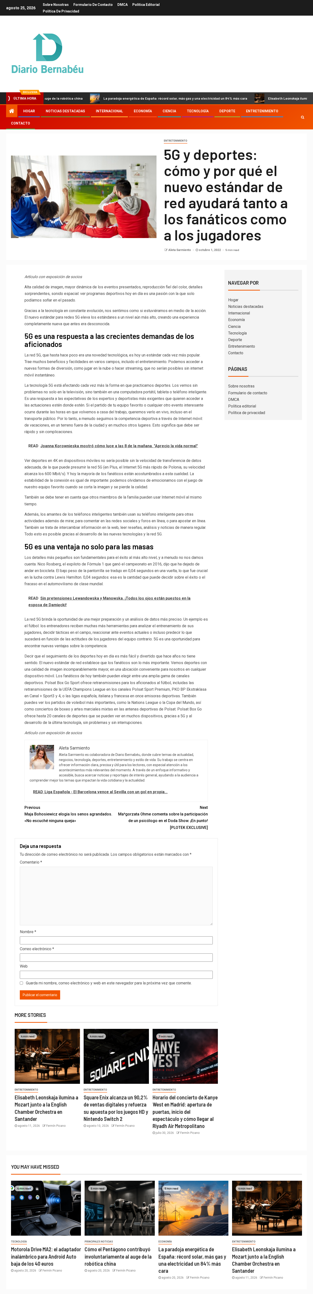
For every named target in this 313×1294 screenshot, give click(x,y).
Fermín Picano (56, 1125)
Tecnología (198, 111)
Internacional (109, 111)
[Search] (303, 117)
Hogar (29, 111)
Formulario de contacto (93, 5)
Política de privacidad (61, 11)
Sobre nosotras (56, 5)
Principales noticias (99, 1241)
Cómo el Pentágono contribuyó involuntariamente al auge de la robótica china (118, 1256)
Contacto (20, 123)
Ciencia (169, 111)
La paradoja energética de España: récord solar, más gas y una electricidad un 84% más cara (139, 98)
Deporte (227, 111)
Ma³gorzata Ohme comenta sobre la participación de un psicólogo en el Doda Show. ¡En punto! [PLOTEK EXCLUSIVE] (163, 817)
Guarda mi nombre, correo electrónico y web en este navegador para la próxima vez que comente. (109, 983)
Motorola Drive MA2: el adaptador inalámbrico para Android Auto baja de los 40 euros (46, 1256)
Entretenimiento (262, 111)
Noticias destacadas (65, 111)
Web (24, 966)
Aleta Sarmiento (180, 250)
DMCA (122, 5)
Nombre (28, 931)
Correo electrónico (37, 949)
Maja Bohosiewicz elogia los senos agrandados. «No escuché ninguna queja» (68, 814)
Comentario (31, 862)
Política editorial (146, 5)
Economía (143, 111)
